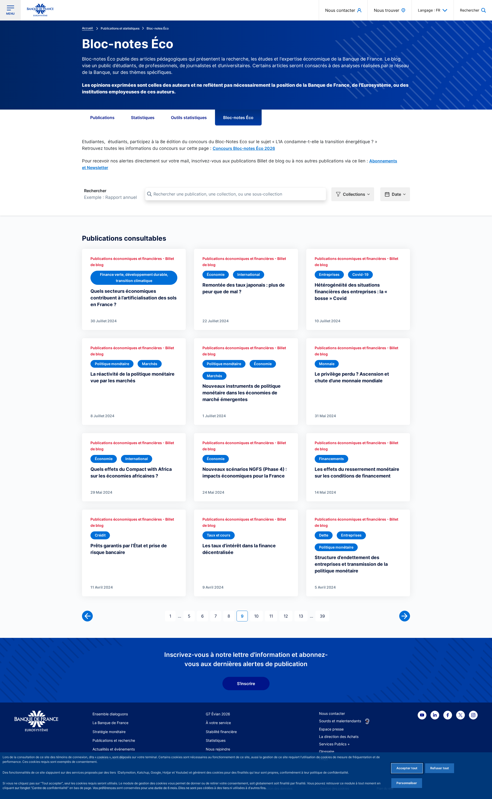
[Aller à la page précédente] (87, 616)
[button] (473, 10)
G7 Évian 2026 (218, 714)
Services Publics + (334, 744)
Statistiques (143, 117)
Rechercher (95, 190)
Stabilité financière (221, 731)
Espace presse (331, 729)
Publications (102, 117)
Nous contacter (332, 713)
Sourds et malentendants (340, 721)
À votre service (218, 722)
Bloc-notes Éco (238, 117)
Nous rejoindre (218, 749)
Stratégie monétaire (109, 731)
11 (273, 616)
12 (287, 616)
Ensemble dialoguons (110, 714)
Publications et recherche (114, 740)
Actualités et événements (114, 749)
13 (303, 616)
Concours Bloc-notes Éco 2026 (244, 148)
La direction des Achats (338, 736)
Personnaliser (406, 783)
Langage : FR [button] (429, 10)
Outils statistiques (189, 117)
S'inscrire (246, 683)
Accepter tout (406, 768)
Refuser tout (439, 768)
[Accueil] (36, 721)
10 (258, 616)
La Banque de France (110, 722)
